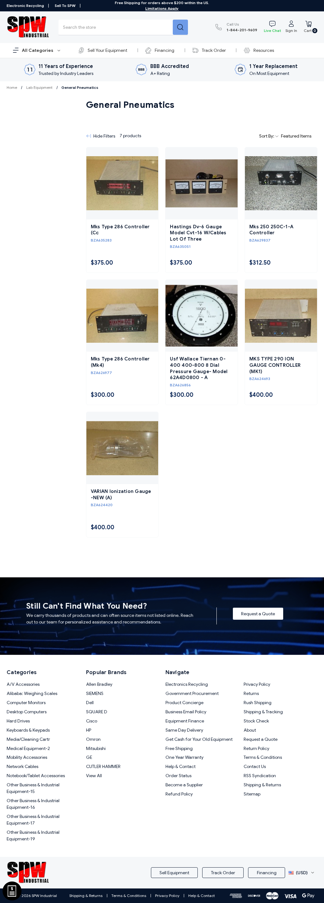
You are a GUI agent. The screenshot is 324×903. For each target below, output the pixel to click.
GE (89, 757)
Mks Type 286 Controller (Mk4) (120, 362)
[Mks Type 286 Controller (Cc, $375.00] (122, 183)
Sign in (291, 30)
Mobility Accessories (27, 757)
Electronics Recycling (186, 684)
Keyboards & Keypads (28, 730)
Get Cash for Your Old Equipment (199, 739)
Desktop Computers (27, 712)
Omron (93, 739)
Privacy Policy (257, 684)
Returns (251, 693)
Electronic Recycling (25, 5)
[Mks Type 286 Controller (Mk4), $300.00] (122, 316)
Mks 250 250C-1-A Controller (271, 230)
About (250, 730)
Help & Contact (180, 766)
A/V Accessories (23, 684)
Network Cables (22, 766)
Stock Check (256, 721)
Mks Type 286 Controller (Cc (120, 230)
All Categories (38, 50)
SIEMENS (94, 693)
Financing (164, 50)
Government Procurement (192, 693)
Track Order (214, 50)
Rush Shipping (257, 702)
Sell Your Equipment (107, 50)
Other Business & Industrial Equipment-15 (33, 788)
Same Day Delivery (184, 730)
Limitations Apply (161, 8)
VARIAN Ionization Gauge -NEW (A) (121, 494)
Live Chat (272, 30)
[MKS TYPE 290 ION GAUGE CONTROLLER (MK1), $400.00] (281, 316)
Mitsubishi (96, 748)
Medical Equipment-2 (28, 748)
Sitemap (252, 794)
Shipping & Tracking (263, 712)
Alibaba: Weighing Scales (32, 693)
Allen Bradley (99, 684)
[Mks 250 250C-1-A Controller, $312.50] (281, 183)
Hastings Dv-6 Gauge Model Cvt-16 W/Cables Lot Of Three (198, 233)
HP (88, 730)
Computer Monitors (26, 702)
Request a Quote (258, 614)
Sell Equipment (174, 872)
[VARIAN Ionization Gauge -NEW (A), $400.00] (122, 448)
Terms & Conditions (263, 757)
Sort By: (267, 136)
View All (94, 775)
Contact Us (255, 766)
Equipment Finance (184, 721)
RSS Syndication (260, 775)
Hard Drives (18, 721)
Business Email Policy (185, 712)
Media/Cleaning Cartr (28, 739)
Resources (263, 50)
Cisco (91, 721)
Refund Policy (179, 794)
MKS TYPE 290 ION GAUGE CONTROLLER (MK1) (275, 365)
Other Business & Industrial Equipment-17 (33, 820)
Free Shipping (179, 748)
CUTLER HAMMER (103, 766)
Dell (90, 702)
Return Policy (256, 748)
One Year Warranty (184, 757)
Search (180, 27)
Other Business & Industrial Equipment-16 (33, 804)
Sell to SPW (65, 5)
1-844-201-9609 (242, 27)
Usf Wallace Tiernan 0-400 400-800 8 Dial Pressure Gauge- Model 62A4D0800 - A (198, 368)
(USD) (302, 872)
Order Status (178, 775)
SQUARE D (96, 712)
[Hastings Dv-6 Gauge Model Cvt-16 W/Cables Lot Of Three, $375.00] (201, 183)
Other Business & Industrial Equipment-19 (33, 835)
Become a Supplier (184, 785)
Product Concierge (184, 702)
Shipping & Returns (262, 785)
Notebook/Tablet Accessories (36, 775)
